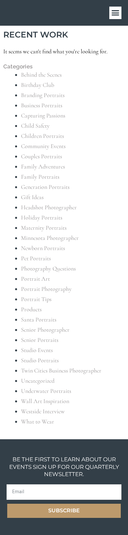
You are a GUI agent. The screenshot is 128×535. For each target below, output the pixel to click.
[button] (115, 13)
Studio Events (37, 350)
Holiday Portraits (41, 217)
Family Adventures (43, 166)
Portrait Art (35, 278)
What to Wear (37, 421)
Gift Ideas (32, 197)
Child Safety (35, 125)
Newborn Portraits (43, 248)
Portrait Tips (36, 299)
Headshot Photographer (49, 207)
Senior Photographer (45, 329)
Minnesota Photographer (50, 238)
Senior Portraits (39, 340)
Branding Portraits (43, 95)
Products (31, 309)
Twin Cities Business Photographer (61, 370)
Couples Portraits (41, 156)
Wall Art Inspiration (45, 401)
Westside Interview (43, 411)
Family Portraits (40, 176)
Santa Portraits (38, 319)
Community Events (43, 146)
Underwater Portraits (46, 391)
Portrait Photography (46, 289)
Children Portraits (42, 136)
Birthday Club (37, 85)
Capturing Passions (43, 115)
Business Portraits (41, 105)
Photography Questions (48, 268)
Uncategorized (37, 380)
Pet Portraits (36, 258)
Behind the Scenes (41, 74)
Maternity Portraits (44, 227)
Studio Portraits (40, 360)
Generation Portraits (45, 187)
